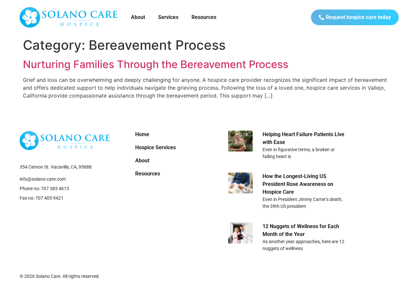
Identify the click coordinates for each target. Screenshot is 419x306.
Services (168, 17)
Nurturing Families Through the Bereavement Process (155, 64)
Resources (203, 17)
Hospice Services (155, 147)
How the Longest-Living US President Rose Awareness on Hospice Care (298, 184)
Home (142, 134)
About (138, 17)
